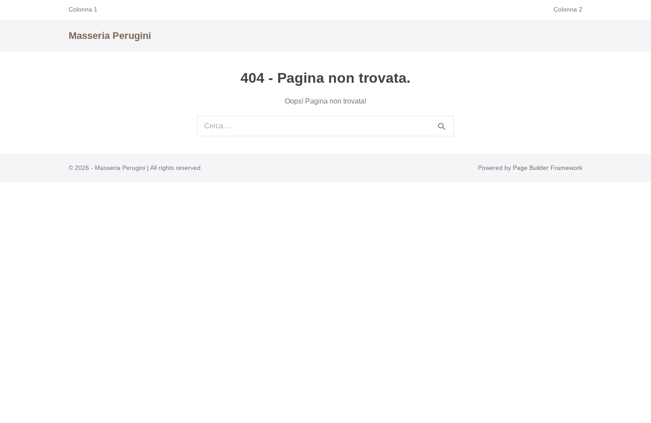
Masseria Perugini (110, 35)
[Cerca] (442, 126)
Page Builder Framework (547, 167)
